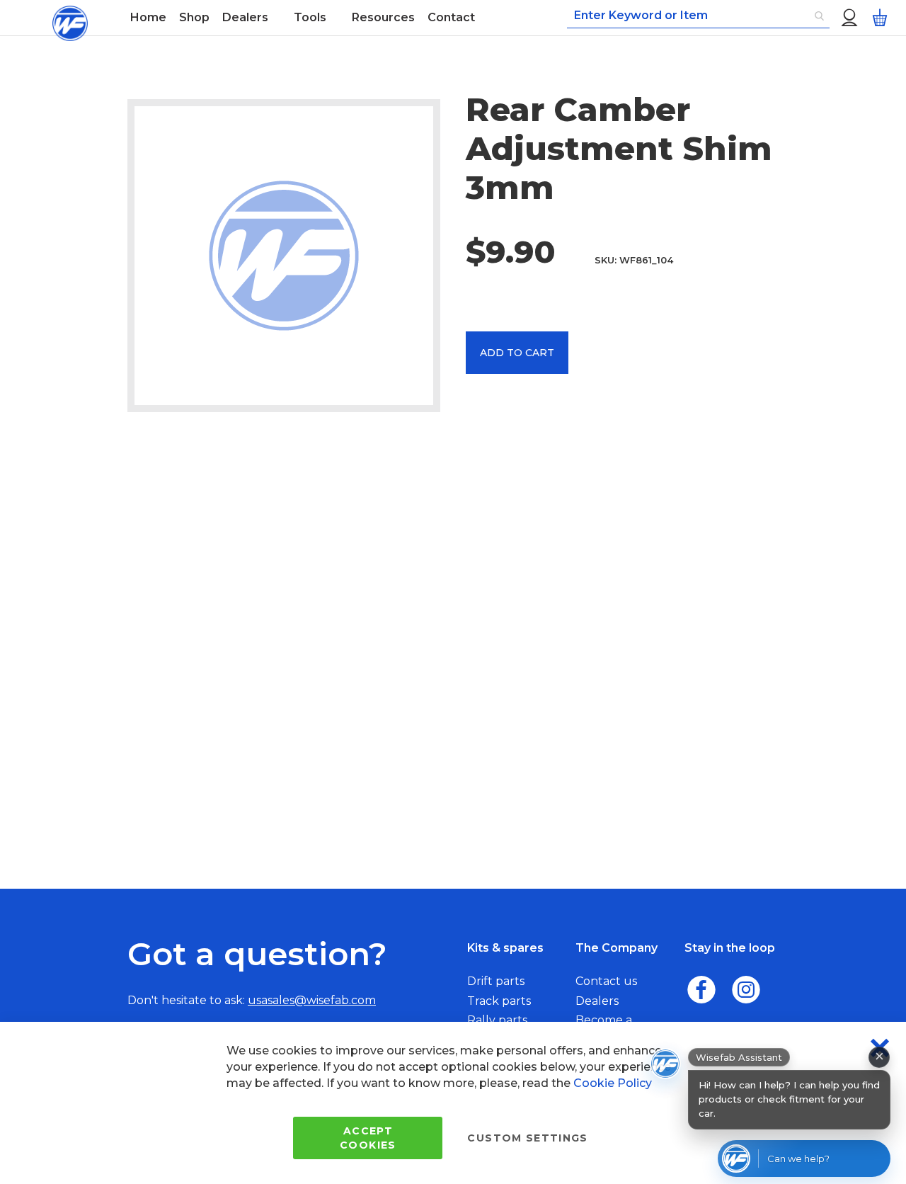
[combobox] (698, 16)
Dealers (597, 1001)
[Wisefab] (70, 17)
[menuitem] (148, 17)
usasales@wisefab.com (312, 1000)
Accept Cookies (368, 1138)
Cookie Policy (612, 1083)
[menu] (346, 17)
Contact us (606, 981)
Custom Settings (527, 1138)
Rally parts (497, 1020)
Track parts (499, 1001)
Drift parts (495, 981)
